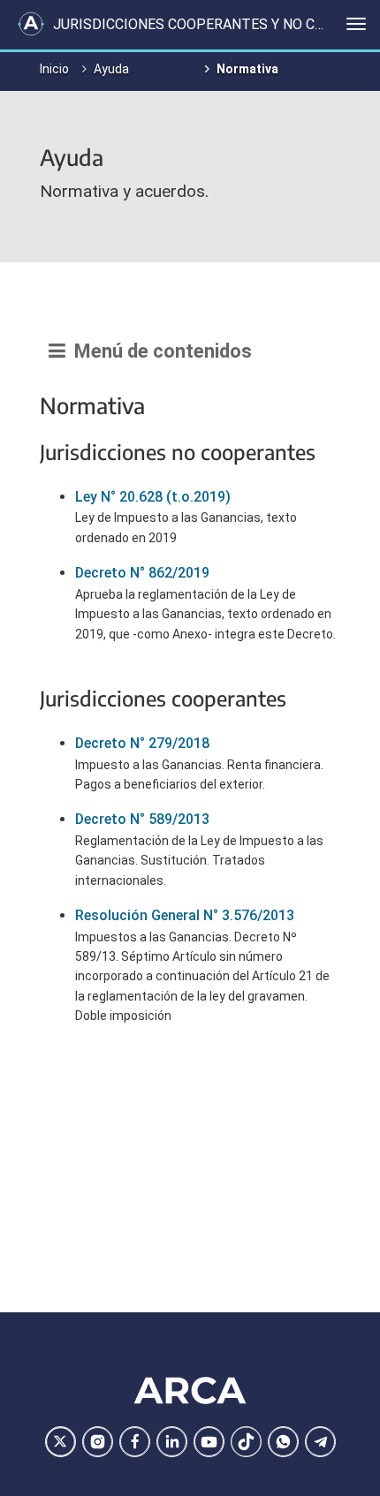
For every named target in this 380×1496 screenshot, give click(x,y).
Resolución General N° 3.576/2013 (184, 915)
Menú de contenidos (158, 351)
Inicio (54, 69)
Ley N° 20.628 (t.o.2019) (153, 496)
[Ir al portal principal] (31, 24)
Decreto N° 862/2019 (142, 572)
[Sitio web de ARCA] (190, 1391)
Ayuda (111, 69)
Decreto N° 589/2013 (142, 819)
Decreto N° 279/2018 (142, 743)
